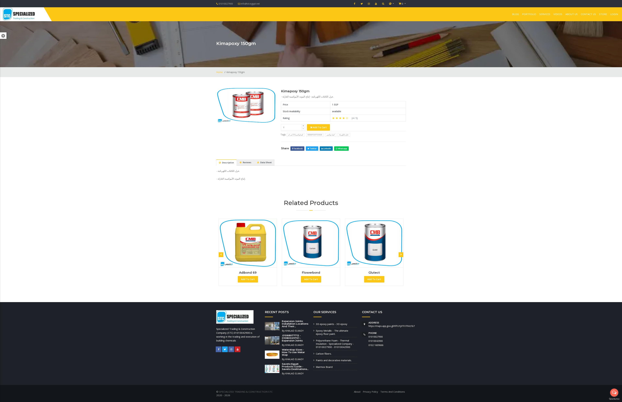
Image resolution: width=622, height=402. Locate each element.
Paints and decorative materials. (334, 360)
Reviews (246, 162)
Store (603, 14)
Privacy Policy (370, 391)
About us (571, 14)
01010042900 (376, 340)
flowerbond (254, 272)
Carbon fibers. (324, 353)
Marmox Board (324, 366)
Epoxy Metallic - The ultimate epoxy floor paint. (332, 332)
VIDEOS (557, 14)
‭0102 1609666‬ (376, 345)
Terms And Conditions (392, 391)
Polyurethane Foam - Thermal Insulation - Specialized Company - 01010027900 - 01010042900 (335, 344)
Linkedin (327, 148)
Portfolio (529, 14)
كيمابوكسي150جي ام (295, 135)
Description (228, 162)
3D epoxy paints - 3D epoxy (331, 324)
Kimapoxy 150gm (295, 91)
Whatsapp (342, 148)
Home (219, 72)
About (357, 391)
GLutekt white (380, 272)
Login (614, 14)
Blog (515, 14)
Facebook (298, 148)
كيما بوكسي (331, 135)
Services (544, 14)
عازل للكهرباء (344, 135)
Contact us (588, 14)
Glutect (317, 272)
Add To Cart (319, 127)
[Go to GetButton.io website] (614, 399)
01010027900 (376, 336)
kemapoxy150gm (315, 135)
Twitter (313, 148)
